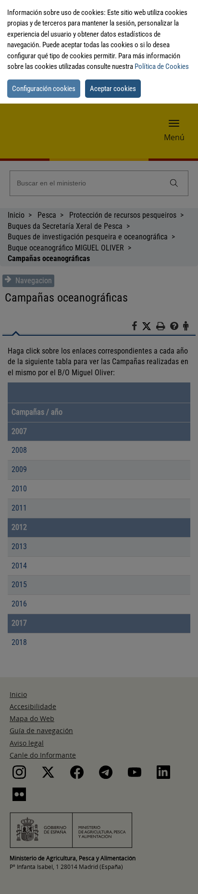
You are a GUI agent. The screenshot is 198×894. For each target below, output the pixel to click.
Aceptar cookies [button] (113, 88)
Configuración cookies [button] (43, 88)
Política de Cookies (162, 66)
